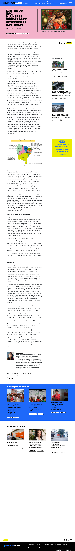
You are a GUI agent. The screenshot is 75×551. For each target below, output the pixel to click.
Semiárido (64, 76)
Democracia (63, 98)
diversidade (63, 3)
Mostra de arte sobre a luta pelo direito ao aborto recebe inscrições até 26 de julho (35, 407)
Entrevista (32, 450)
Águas (63, 120)
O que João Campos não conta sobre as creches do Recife (13, 444)
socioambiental (40, 3)
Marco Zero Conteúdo (57, 73)
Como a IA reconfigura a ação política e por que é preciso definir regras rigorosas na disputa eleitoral (62, 92)
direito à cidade (50, 2)
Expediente (68, 549)
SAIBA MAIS (62, 154)
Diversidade (10, 33)
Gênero (26, 33)
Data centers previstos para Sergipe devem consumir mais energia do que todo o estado (60, 114)
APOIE (69, 43)
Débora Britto (9, 28)
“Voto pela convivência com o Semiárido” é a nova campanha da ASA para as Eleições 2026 (61, 71)
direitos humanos (25, 2)
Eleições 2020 (14, 373)
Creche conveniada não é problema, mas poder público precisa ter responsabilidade (35, 445)
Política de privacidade (59, 549)
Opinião (55, 98)
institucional (45, 547)
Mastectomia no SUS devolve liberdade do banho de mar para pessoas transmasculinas (57, 406)
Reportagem (18, 33)
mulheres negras (25, 373)
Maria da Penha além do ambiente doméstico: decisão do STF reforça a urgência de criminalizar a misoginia (14, 409)
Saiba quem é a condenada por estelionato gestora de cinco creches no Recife (58, 446)
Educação (19, 449)
